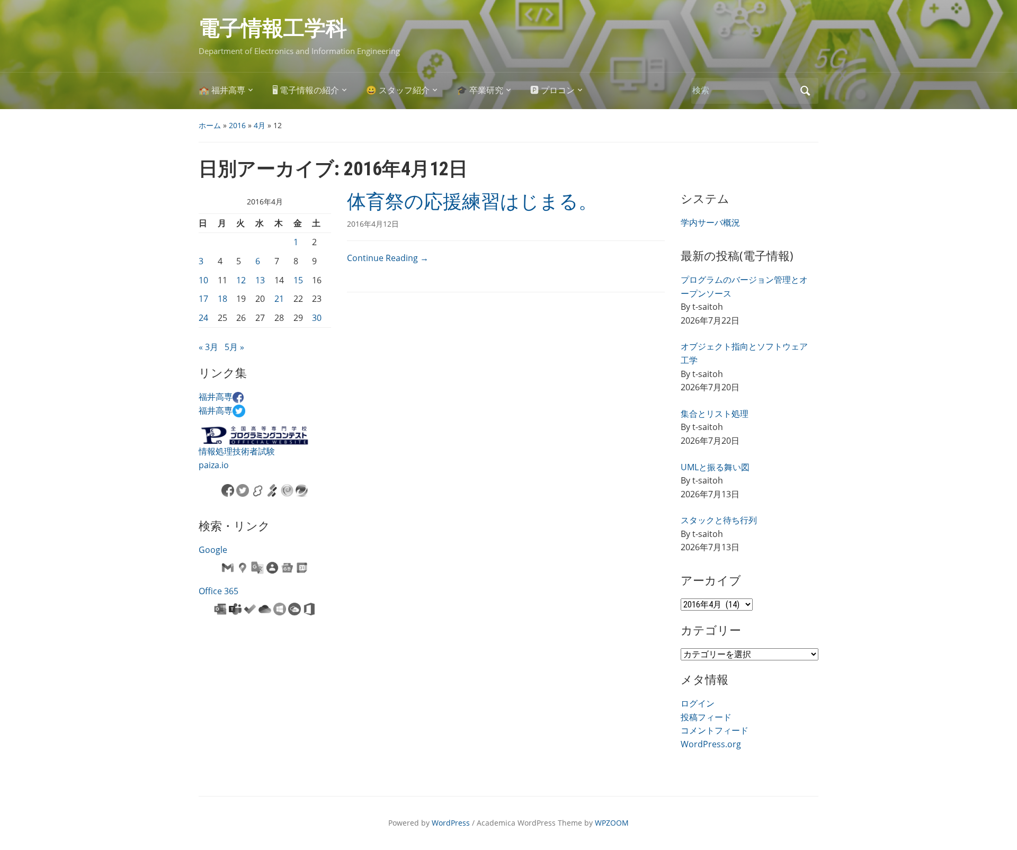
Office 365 (218, 591)
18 (222, 299)
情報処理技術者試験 (237, 451)
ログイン (698, 703)
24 (203, 318)
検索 (805, 90)
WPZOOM (612, 823)
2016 (237, 125)
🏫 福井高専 (222, 90)
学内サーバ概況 (710, 222)
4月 (259, 125)
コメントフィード (714, 730)
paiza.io (214, 465)
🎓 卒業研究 (480, 90)
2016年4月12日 (373, 224)
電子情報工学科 (273, 28)
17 (203, 299)
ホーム (210, 125)
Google (213, 550)
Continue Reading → (388, 258)
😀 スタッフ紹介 (398, 90)
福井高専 (216, 396)
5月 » (234, 347)
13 (260, 280)
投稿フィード (706, 717)
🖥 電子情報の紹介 (305, 90)
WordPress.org (711, 744)
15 (298, 280)
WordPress (451, 823)
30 (317, 318)
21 (279, 299)
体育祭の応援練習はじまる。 (472, 202)
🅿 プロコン (552, 90)
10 (203, 280)
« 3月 (208, 347)
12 (241, 280)
